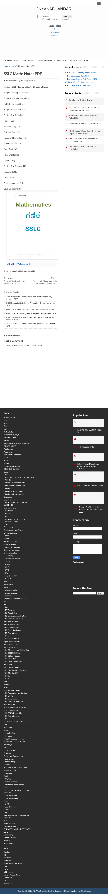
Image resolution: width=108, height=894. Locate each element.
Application (8, 449)
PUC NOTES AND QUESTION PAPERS (16, 791)
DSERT (7, 524)
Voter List (8, 878)
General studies (10, 553)
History (7, 564)
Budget (7, 472)
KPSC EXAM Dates (12, 656)
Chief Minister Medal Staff (15, 485)
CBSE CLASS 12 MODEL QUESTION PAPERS (19, 478)
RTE (6, 820)
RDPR (6, 804)
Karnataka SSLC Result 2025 (79, 76)
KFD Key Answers (11, 621)
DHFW (6, 516)
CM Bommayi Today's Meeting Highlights (82, 147)
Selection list (9, 843)
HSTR (6, 570)
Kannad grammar (11, 593)
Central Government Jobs (14, 482)
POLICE (7, 779)
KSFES (6, 684)
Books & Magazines (12, 466)
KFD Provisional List (12, 627)
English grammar (10, 533)
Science (7, 840)
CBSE (6, 475)
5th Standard (9, 417)
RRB (6, 812)
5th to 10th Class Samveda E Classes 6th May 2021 (45, 282)
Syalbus (7, 852)
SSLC (12, 66)
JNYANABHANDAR (54, 9)
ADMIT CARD (10, 437)
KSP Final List (9, 704)
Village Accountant (12, 875)
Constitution (9, 500)
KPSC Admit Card (11, 644)
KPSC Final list (10, 659)
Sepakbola (62, 61)
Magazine (8, 727)
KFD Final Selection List (13, 619)
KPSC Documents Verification (16, 650)
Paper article (9, 759)
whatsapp (55, 32)
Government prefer (12, 558)
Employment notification (14, 530)
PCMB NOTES (10, 770)
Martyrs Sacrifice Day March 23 (80, 82)
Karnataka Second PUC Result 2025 (82, 79)
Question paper (10, 795)
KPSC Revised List (11, 673)
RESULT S (8, 810)
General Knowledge (12, 550)
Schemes (7, 832)
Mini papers (8, 736)
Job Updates (9, 584)
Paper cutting (9, 762)
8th (5, 426)
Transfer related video (13, 863)
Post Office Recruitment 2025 (90, 485)
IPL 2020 (7, 578)
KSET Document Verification (79, 85)
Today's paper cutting (86, 447)
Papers (7, 764)
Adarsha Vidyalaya (11, 435)
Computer (8, 497)
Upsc (6, 869)
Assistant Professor (12, 454)
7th (5, 423)
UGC (6, 866)
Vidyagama (8, 872)
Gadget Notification (12, 547)
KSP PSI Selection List (13, 713)
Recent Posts (9, 807)
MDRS (6, 730)
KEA (6, 607)
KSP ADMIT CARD (12, 690)
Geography (8, 556)
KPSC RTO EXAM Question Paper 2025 (83, 73)
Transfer (7, 860)
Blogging (84, 61)
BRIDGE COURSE (11, 469)
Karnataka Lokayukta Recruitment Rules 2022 (84, 116)
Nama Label (28, 61)
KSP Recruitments (11, 716)
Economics (8, 527)
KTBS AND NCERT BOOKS (15, 721)
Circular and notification (14, 494)
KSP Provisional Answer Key (15, 707)
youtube (54, 35)
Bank (6, 460)
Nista (6, 747)
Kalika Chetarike (10, 590)
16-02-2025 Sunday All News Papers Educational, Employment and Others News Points (88, 497)
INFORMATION (10, 576)
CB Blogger (85, 891)
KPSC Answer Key (11, 639)
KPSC (6, 636)
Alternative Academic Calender (17, 443)
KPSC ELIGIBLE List (12, 653)
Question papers (11, 798)
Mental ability (9, 733)
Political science (10, 782)
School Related (10, 838)
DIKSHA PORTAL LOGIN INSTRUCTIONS (14, 520)
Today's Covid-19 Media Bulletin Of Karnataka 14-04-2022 (84, 109)
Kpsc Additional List (12, 641)
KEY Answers (9, 610)
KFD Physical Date (11, 624)
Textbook (8, 858)
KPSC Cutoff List (11, 647)
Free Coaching (10, 544)
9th (5, 429)
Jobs (6, 587)
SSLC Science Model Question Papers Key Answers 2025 (31, 313)
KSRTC (7, 719)
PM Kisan (8, 773)
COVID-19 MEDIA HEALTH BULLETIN (15, 504)
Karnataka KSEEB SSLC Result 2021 (84, 123)
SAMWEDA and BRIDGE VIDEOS (17, 829)
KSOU (6, 687)
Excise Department (12, 541)
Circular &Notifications (13, 491)
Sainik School (9, 823)
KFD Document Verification (15, 616)
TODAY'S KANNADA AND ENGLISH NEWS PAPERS (84, 140)
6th (5, 420)
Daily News (8, 510)
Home (9, 61)
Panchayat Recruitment (13, 756)
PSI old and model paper (14, 784)
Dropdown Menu (44, 61)
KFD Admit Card (10, 613)
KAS (6, 601)
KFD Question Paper (12, 630)
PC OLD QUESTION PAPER (15, 767)
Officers (7, 753)
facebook (54, 29)
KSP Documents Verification (15, 693)
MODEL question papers (14, 739)
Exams (6, 538)
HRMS (6, 567)
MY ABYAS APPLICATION (15, 742)
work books (8, 883)
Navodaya (8, 744)
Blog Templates (71, 891)
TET (6, 855)
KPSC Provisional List (13, 661)
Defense (7, 513)
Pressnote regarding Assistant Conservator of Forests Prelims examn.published (90, 477)
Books (6, 463)
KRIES (6, 679)
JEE (5, 581)
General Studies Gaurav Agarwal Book (14, 282)
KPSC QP (8, 664)
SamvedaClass (10, 826)
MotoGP (73, 61)
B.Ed (6, 457)
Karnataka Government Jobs (16, 598)
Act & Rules (9, 432)
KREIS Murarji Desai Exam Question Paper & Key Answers (84, 132)
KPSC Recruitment (12, 667)
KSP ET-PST (9, 696)
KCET (6, 604)
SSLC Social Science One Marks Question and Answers (30, 309)
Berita (17, 61)
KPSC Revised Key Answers (15, 670)
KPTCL (7, 676)
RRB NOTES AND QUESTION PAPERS (16, 816)
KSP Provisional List (12, 710)
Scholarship (8, 835)
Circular (7, 488)
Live (5, 724)
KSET (6, 681)
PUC (6, 787)
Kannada (7, 596)
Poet (6, 776)
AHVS (6, 440)
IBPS (6, 573)
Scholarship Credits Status (81, 100)
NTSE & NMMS (10, 750)
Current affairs (10, 508)
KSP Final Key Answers (13, 702)
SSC (5, 846)
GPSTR (7, 561)
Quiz (6, 801)
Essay (6, 535)
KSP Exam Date (10, 699)
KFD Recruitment (11, 633)
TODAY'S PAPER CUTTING (89, 438)
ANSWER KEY (10, 446)
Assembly (8, 452)
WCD (6, 880)
